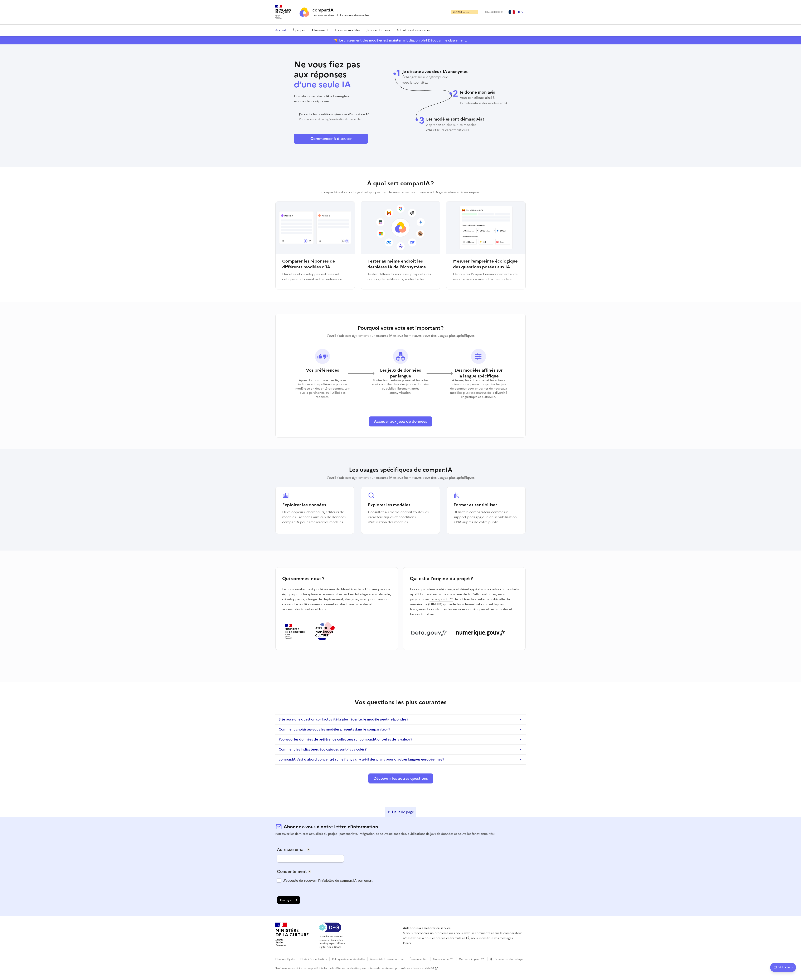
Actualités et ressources (413, 30)
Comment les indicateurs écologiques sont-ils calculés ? (322, 749)
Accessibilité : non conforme (387, 959)
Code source (441, 959)
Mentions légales (285, 959)
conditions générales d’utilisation (341, 114)
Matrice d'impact (469, 959)
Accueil (280, 30)
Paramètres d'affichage (509, 959)
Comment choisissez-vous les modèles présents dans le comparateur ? (334, 729)
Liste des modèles (347, 30)
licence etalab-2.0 (423, 968)
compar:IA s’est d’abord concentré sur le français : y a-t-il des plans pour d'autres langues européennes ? (361, 759)
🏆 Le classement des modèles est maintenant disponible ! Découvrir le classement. (400, 40)
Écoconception (418, 959)
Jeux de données (378, 30)
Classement (320, 30)
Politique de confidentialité (348, 959)
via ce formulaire (453, 938)
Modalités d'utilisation (313, 959)
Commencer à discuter (331, 138)
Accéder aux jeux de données (400, 421)
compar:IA (323, 10)
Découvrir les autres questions (400, 778)
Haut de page (403, 811)
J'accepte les (332, 116)
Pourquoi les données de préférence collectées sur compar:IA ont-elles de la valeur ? (345, 739)
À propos (298, 30)
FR (518, 12)
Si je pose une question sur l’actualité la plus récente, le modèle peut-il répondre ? (343, 719)
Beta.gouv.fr (439, 599)
